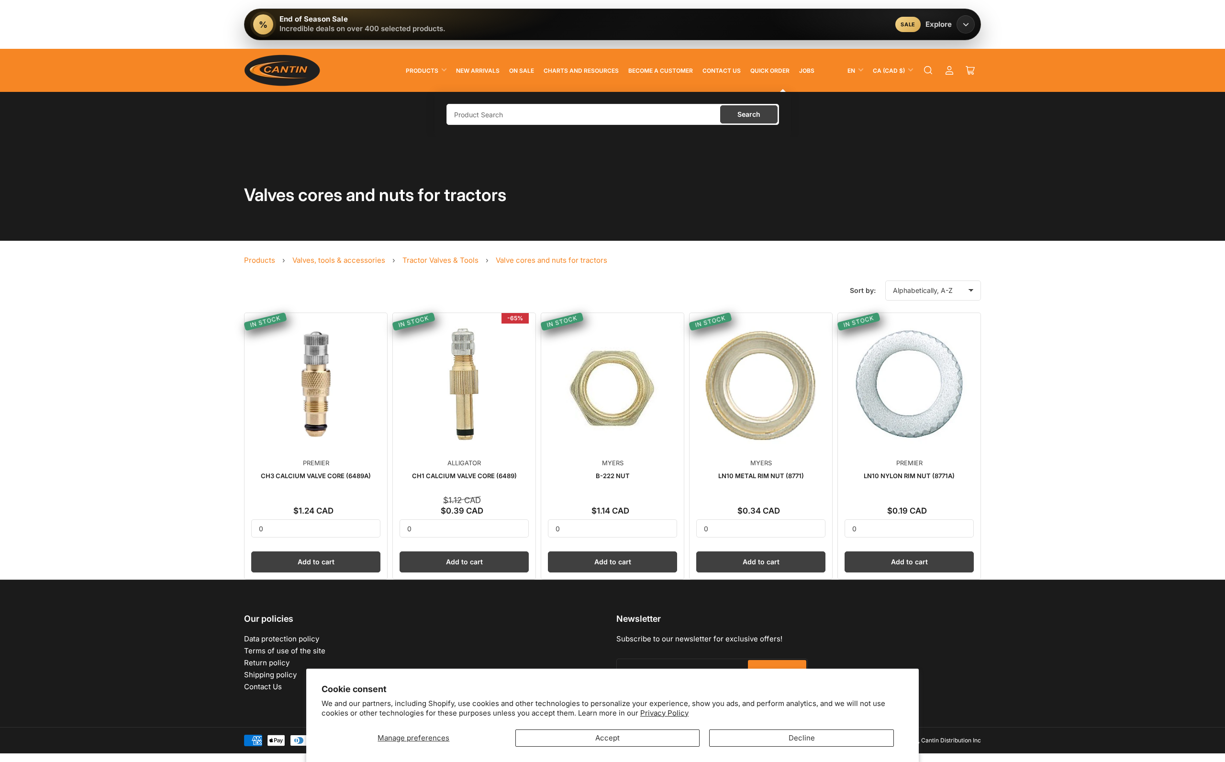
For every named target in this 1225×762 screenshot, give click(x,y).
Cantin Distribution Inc (951, 740)
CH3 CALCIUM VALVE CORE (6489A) (316, 476)
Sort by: (863, 290)
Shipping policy (270, 674)
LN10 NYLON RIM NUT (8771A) (909, 476)
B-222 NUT (613, 476)
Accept (607, 737)
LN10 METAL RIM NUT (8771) (761, 476)
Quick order (770, 70)
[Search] (928, 70)
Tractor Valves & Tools (440, 260)
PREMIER (316, 463)
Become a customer (660, 70)
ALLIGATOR (464, 463)
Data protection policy (281, 638)
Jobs (806, 70)
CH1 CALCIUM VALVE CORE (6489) (464, 476)
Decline (802, 737)
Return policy (267, 662)
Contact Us (721, 70)
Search (748, 114)
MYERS (613, 463)
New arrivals (478, 70)
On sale (521, 70)
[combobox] (612, 114)
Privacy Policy (664, 712)
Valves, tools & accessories (338, 260)
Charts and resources (581, 70)
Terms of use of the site (284, 650)
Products (422, 70)
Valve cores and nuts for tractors (551, 260)
